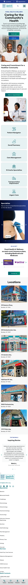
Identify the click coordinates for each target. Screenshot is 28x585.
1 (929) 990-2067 (5, 576)
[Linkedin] (7, 486)
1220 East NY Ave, (6, 379)
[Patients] (17, 580)
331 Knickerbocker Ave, (8, 330)
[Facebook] (4, 486)
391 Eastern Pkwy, (7, 305)
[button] (24, 5)
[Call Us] (4, 580)
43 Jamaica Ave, (6, 355)
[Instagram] (1, 486)
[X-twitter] (10, 486)
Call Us (4, 582)
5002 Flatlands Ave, (7, 404)
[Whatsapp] (13, 486)
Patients (17, 582)
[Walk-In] (23, 580)
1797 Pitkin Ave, (6, 429)
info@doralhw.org (5, 482)
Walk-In (23, 582)
